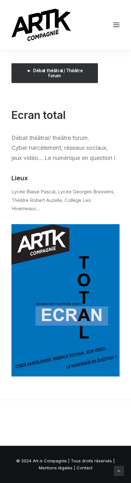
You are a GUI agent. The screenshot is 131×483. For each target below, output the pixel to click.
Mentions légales (55, 467)
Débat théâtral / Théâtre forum (58, 73)
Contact (85, 467)
